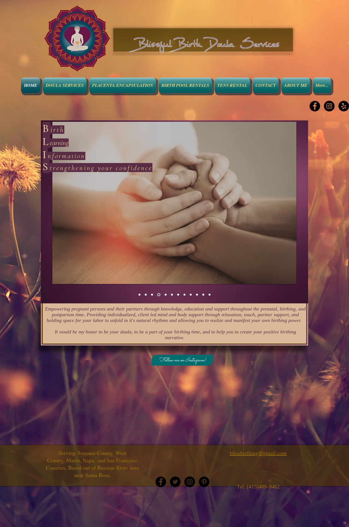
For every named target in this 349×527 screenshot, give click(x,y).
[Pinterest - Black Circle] (204, 481)
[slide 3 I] (152, 295)
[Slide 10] (197, 295)
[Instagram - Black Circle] (329, 106)
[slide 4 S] (158, 295)
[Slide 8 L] (184, 295)
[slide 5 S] (165, 295)
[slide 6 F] (171, 294)
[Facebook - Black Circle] (314, 106)
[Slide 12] (203, 295)
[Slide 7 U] (178, 295)
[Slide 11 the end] (209, 295)
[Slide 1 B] (139, 295)
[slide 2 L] (146, 295)
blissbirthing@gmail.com (258, 453)
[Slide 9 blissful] (191, 295)
